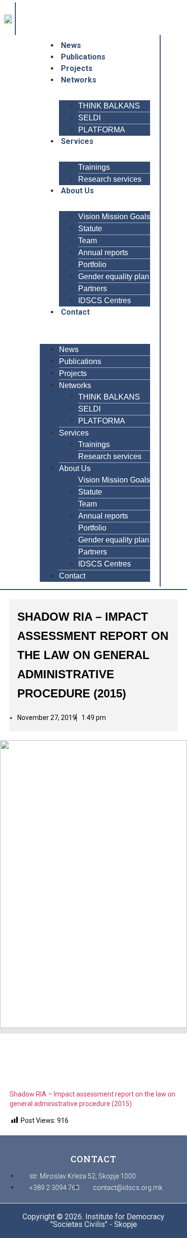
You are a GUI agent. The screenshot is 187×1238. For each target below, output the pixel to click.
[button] (95, 324)
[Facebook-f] (29, 11)
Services (77, 141)
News (71, 45)
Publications (83, 56)
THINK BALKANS (109, 106)
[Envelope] (54, 23)
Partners (92, 288)
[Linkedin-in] (42, 23)
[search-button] (180, 310)
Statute (90, 228)
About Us (77, 190)
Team (87, 240)
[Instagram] (29, 23)
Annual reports (103, 252)
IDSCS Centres (104, 300)
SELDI (89, 118)
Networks (78, 79)
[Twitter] (42, 11)
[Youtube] (54, 11)
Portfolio (92, 264)
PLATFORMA (101, 130)
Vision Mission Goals (114, 216)
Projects (77, 68)
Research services (109, 179)
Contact (75, 312)
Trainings (94, 167)
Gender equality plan (113, 276)
